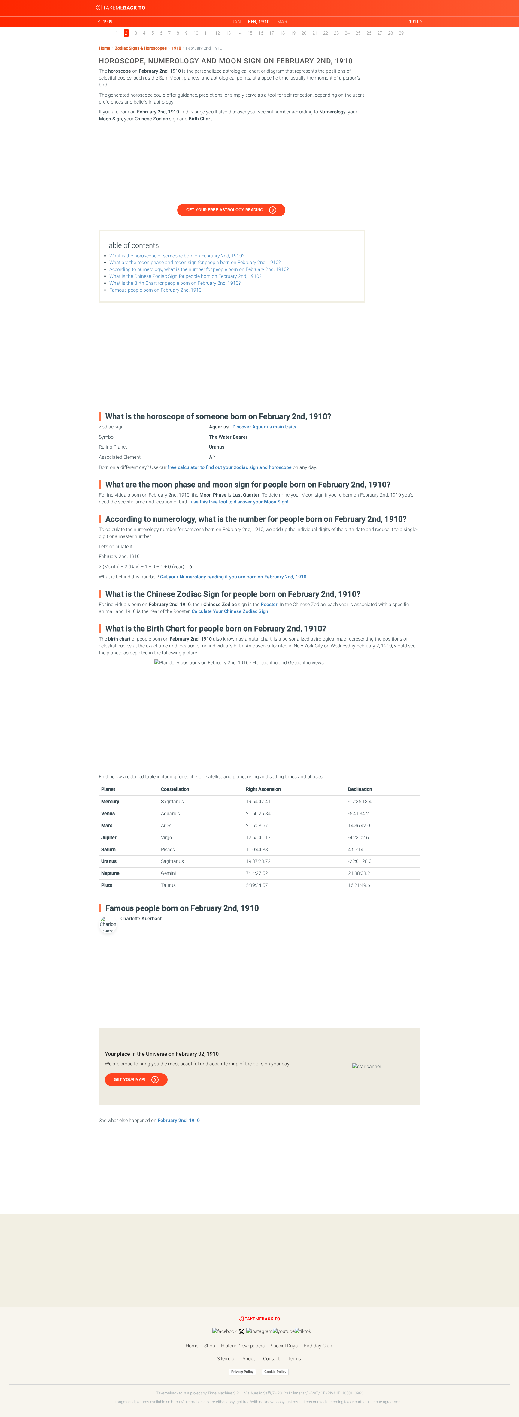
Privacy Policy (242, 1372)
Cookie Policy (275, 1372)
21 (314, 33)
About (248, 1358)
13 (228, 33)
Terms (294, 1358)
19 (293, 33)
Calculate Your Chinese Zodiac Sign (230, 611)
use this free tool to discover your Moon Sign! (239, 502)
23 (336, 33)
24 (347, 33)
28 (390, 33)
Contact (271, 1358)
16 (260, 33)
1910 (176, 48)
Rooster (269, 604)
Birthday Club (318, 1346)
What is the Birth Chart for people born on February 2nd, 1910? (175, 283)
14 (239, 33)
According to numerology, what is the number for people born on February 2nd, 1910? (199, 269)
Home (104, 48)
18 (282, 33)
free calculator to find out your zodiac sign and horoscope (230, 467)
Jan (236, 21)
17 (271, 33)
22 (325, 33)
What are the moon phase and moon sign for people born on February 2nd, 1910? (195, 262)
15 (249, 33)
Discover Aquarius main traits (264, 427)
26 (368, 33)
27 (379, 33)
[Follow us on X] (241, 1332)
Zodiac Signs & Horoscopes (141, 48)
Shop (209, 1346)
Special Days (284, 1346)
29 (401, 33)
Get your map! (129, 1079)
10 (195, 33)
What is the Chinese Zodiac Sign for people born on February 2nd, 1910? (185, 276)
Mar (282, 21)
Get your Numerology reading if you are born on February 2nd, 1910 (233, 577)
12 (217, 33)
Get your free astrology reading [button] (224, 210)
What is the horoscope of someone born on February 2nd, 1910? (176, 256)
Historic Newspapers (243, 1346)
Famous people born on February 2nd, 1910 (155, 290)
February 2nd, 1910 (179, 1120)
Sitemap (225, 1358)
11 (206, 33)
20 (304, 33)
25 (358, 33)
